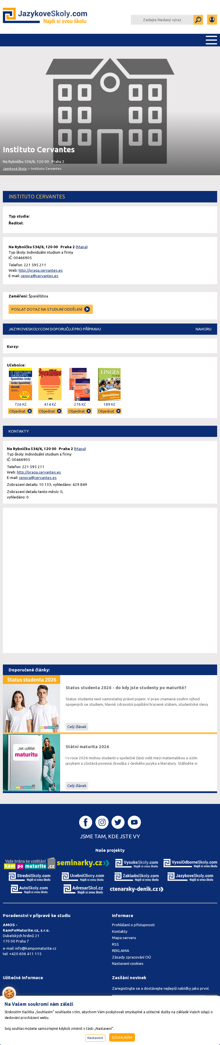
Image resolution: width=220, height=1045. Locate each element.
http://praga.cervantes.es (41, 270)
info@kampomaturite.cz (35, 948)
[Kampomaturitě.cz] (30, 863)
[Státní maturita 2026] (31, 762)
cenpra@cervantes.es (39, 275)
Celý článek (77, 726)
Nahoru (203, 329)
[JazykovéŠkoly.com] (45, 17)
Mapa (82, 247)
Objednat (17, 411)
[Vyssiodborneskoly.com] (190, 863)
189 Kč (109, 404)
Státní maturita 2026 (87, 746)
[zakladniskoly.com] (137, 876)
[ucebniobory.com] (83, 876)
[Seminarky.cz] (83, 863)
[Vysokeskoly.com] (137, 863)
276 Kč (80, 404)
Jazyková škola (15, 168)
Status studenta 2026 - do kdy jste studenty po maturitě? (126, 687)
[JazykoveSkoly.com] (190, 876)
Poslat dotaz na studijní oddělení (46, 309)
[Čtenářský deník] (137, 889)
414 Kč (50, 404)
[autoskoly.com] (29, 889)
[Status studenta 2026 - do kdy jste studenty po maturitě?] (31, 703)
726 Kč (20, 404)
